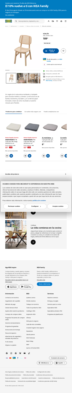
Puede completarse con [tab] (51, 111)
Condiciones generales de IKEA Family (47, 381)
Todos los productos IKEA (33, 308)
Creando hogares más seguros (35, 328)
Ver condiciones (9, 15)
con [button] (54, 60)
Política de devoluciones (58, 378)
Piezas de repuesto (10, 333)
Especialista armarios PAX (54, 311)
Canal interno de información (29, 378)
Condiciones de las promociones (44, 375)
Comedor (21, 26)
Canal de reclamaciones (44, 378)
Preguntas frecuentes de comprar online (15, 318)
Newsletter (29, 331)
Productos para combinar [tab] (14, 111)
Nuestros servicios (52, 297)
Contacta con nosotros (12, 297)
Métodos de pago (10, 304)
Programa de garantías (11, 326)
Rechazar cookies (14, 206)
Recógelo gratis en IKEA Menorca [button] (54, 76)
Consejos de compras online (13, 314)
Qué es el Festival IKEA (32, 348)
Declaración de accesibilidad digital (27, 381)
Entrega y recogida (52, 301)
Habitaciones (13, 26)
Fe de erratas (9, 342)
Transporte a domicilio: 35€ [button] (53, 73)
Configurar (35, 206)
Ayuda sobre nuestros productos (14, 311)
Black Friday (29, 341)
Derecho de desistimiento (12, 323)
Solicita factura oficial (11, 308)
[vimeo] (20, 353)
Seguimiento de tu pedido (12, 301)
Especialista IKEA (52, 308)
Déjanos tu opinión (10, 345)
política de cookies (39, 200)
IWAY (27, 344)
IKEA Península (30, 338)
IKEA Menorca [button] (45, 363)
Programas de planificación (55, 314)
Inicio (6, 26)
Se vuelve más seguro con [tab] (32, 111)
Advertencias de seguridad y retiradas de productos (13, 337)
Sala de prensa (30, 334)
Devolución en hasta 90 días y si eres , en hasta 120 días (55, 79)
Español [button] (60, 363)
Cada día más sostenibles (33, 324)
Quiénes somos (30, 297)
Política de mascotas (10, 381)
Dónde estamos (31, 301)
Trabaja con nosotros (32, 304)
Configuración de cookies (43, 372)
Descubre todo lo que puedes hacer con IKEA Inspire (16, 281)
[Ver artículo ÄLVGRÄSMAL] (50, 127)
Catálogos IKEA (30, 311)
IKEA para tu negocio (32, 321)
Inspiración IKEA (30, 314)
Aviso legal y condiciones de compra (14, 372)
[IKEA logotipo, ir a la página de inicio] (8, 21)
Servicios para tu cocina (54, 304)
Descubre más (41, 280)
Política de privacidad (28, 375)
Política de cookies (30, 372)
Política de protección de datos (13, 375)
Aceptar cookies (58, 206)
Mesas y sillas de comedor (33, 26)
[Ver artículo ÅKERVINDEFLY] (13, 127)
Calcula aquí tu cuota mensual (54, 64)
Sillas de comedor (46, 26)
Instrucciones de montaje (12, 330)
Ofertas (28, 318)
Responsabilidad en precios (12, 378)
